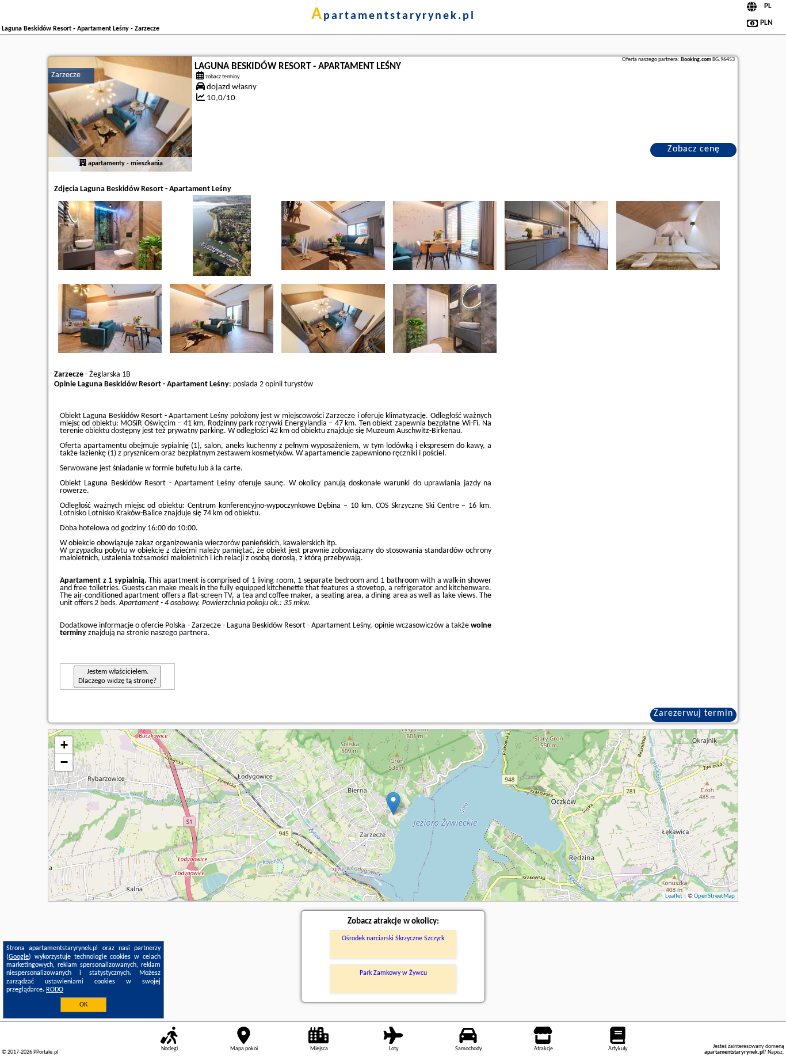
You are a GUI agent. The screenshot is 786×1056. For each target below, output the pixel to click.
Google (19, 957)
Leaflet (673, 896)
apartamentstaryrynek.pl (393, 16)
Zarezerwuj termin (693, 713)
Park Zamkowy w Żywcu (393, 973)
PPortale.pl (45, 1052)
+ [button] (64, 745)
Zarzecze (66, 75)
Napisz (775, 1052)
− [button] (64, 762)
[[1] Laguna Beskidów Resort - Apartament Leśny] (120, 114)
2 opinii (271, 384)
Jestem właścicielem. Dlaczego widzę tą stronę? (117, 676)
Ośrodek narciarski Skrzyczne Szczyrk (393, 938)
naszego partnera (179, 633)
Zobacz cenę (693, 149)
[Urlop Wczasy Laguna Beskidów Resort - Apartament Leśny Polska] (110, 235)
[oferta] (82, 163)
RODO (54, 989)
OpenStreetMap (714, 896)
